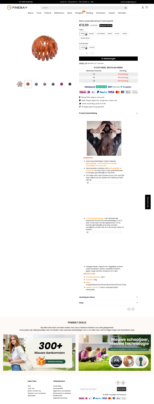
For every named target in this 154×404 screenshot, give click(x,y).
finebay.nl (122, 395)
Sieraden (122, 13)
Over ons (31, 388)
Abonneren (122, 389)
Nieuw (30, 13)
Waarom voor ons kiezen (37, 393)
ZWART (124, 34)
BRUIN (110, 34)
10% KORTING (148, 202)
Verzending (57, 386)
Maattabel (31, 396)
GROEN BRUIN (85, 38)
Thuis (39, 13)
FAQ (29, 386)
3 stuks (91, 47)
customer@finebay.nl (128, 2)
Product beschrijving (88, 113)
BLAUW (91, 34)
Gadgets (79, 13)
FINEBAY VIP (83, 63)
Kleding (89, 13)
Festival (47, 13)
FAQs (81, 303)
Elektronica (59, 13)
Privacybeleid (58, 388)
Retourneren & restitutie (62, 393)
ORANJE (83, 34)
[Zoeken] (125, 8)
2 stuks (83, 47)
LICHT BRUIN (101, 34)
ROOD (117, 34)
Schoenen (100, 13)
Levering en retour (87, 297)
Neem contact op (34, 391)
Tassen (111, 13)
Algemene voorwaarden (62, 391)
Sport (69, 13)
